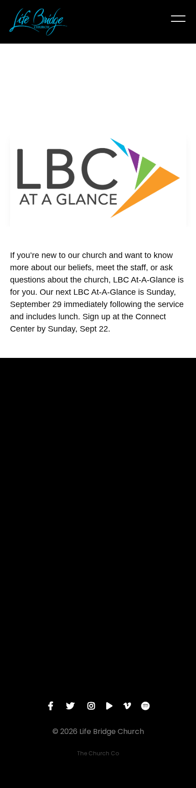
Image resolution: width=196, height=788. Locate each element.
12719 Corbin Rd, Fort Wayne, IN (98, 613)
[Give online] (98, 639)
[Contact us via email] (98, 407)
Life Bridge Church (59, 99)
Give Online (98, 690)
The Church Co (98, 753)
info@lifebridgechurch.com (98, 458)
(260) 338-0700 (98, 536)
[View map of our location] (98, 561)
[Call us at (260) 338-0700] (98, 485)
